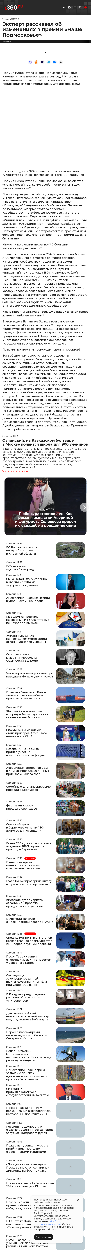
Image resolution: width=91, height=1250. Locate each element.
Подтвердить (43, 1237)
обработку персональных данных (47, 1222)
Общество (7, 41)
